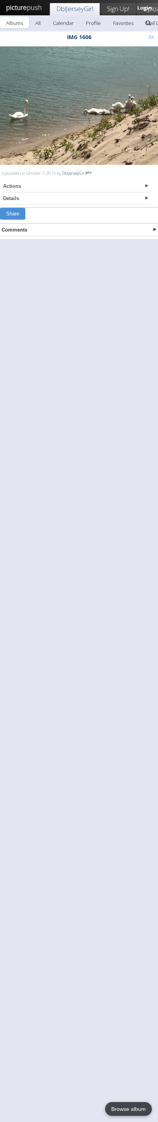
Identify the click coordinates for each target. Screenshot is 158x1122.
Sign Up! (118, 8)
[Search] (148, 23)
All (38, 23)
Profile (93, 23)
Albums (14, 23)
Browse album (128, 1109)
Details (11, 198)
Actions (12, 186)
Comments (14, 230)
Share (12, 214)
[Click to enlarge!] (79, 105)
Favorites (123, 23)
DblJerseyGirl (74, 8)
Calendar (63, 23)
